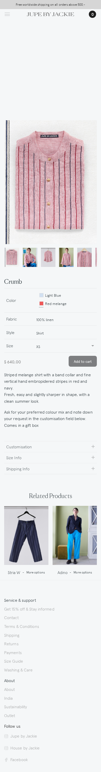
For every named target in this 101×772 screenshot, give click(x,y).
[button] (12, 257)
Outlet (9, 715)
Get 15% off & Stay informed (29, 609)
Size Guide (13, 661)
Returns (11, 643)
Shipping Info (18, 468)
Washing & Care (18, 669)
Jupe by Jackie (23, 736)
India (8, 698)
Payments (13, 652)
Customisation (19, 446)
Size (9, 345)
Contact (11, 617)
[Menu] (7, 14)
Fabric (11, 319)
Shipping (11, 635)
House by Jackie (25, 747)
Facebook (19, 759)
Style (10, 332)
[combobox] (64, 319)
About (9, 689)
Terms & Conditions (21, 626)
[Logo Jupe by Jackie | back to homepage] (50, 13)
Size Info (13, 457)
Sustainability (15, 706)
